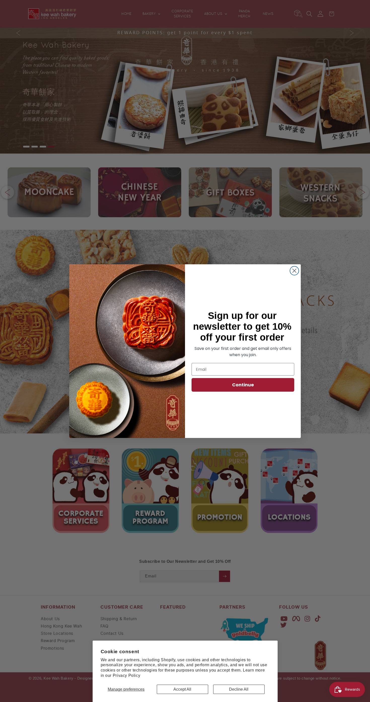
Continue (243, 385)
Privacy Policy (126, 675)
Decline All (238, 689)
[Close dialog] (294, 270)
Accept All (182, 689)
